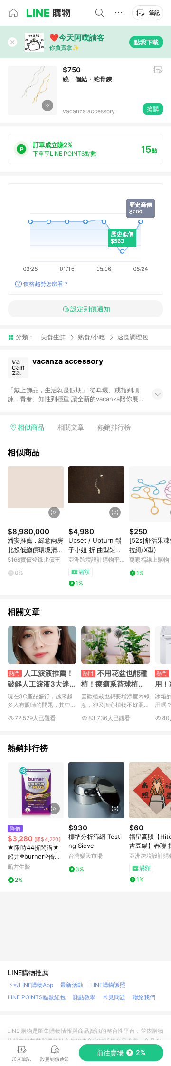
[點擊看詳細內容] (36, 494)
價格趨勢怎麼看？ (46, 283)
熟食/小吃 (91, 337)
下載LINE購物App (30, 984)
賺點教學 (84, 997)
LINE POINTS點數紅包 (37, 997)
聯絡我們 (144, 997)
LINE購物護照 (107, 984)
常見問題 (114, 997)
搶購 (153, 109)
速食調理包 (132, 337)
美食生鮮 (53, 337)
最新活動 (71, 984)
